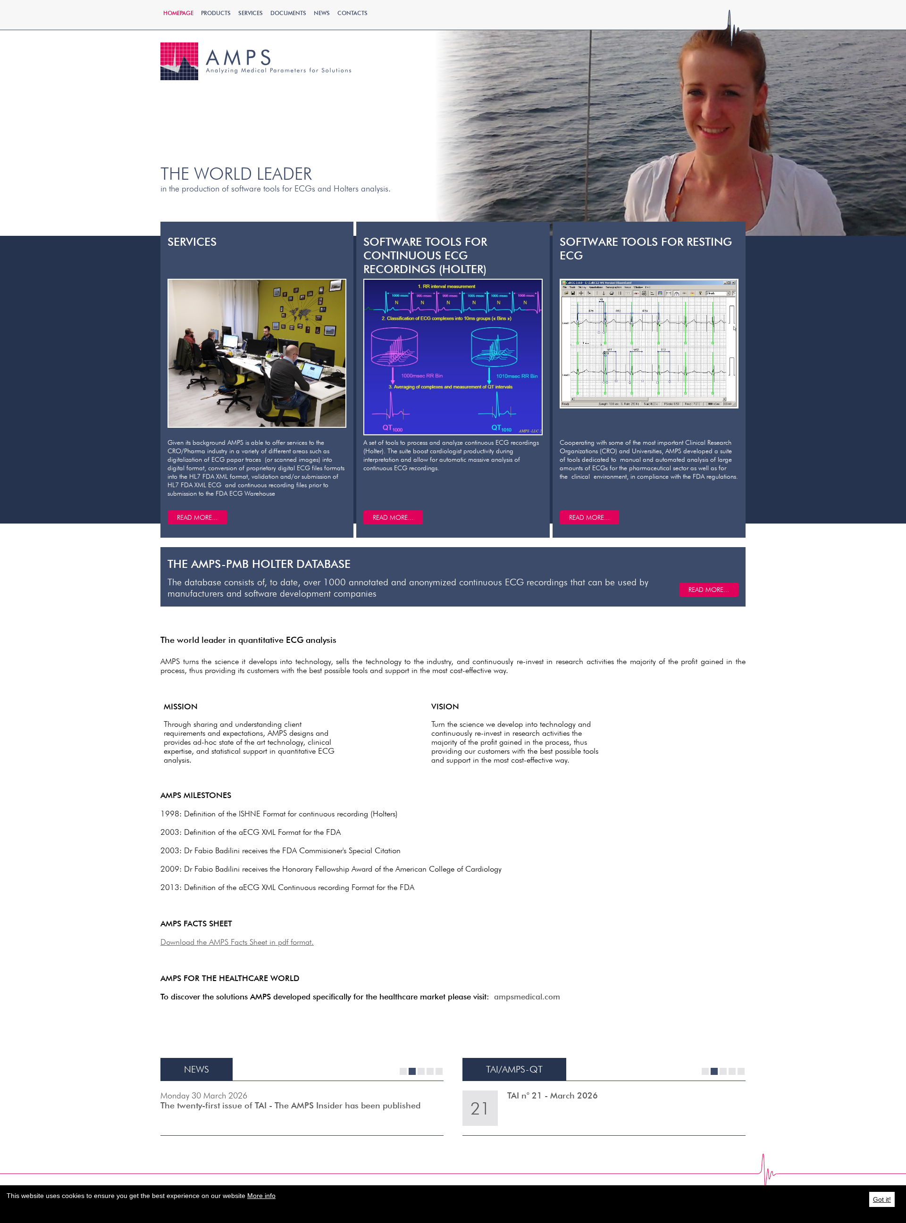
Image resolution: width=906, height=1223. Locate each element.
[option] (453, 118)
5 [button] (439, 1071)
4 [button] (430, 1071)
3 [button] (421, 1071)
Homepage (178, 13)
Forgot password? (663, 89)
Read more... (708, 589)
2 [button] (412, 1071)
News (322, 13)
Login (663, 71)
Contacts (352, 13)
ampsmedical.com (527, 996)
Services (250, 13)
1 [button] (403, 1071)
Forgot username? (663, 98)
